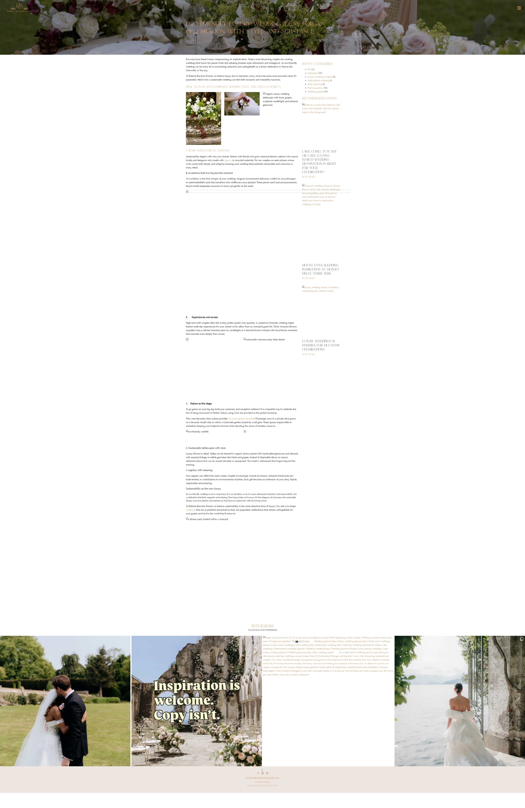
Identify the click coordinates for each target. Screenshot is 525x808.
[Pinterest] (267, 773)
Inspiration (313, 73)
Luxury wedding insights (320, 76)
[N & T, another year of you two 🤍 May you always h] (65, 701)
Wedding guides (315, 91)
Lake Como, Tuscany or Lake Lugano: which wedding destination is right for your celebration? (319, 161)
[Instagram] (258, 773)
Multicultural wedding (318, 80)
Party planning (315, 84)
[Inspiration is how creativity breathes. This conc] (197, 701)
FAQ (310, 69)
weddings (191, 509)
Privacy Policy (262, 782)
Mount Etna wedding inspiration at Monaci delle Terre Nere (320, 269)
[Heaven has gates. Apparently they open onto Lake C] (460, 701)
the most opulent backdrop (241, 418)
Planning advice (315, 87)
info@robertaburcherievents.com (262, 777)
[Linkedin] (262, 773)
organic (228, 160)
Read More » (309, 177)
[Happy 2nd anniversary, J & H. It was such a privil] (328, 701)
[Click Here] (519, 8)
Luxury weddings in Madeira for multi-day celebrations (321, 345)
